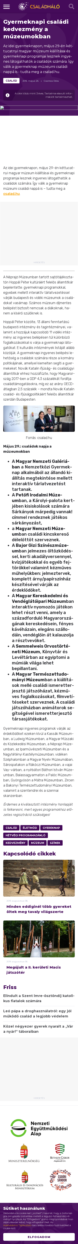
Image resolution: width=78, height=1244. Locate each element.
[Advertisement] (39, 233)
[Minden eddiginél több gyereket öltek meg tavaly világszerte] (39, 884)
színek (55, 842)
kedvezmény (15, 842)
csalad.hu (11, 194)
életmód (30, 827)
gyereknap (51, 827)
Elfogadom (39, 1237)
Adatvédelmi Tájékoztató (17, 1225)
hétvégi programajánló (26, 835)
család (11, 80)
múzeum (37, 842)
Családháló (39, 6)
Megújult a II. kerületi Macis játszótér (33, 970)
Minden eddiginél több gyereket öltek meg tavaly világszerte (38, 909)
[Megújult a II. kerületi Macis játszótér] (39, 946)
